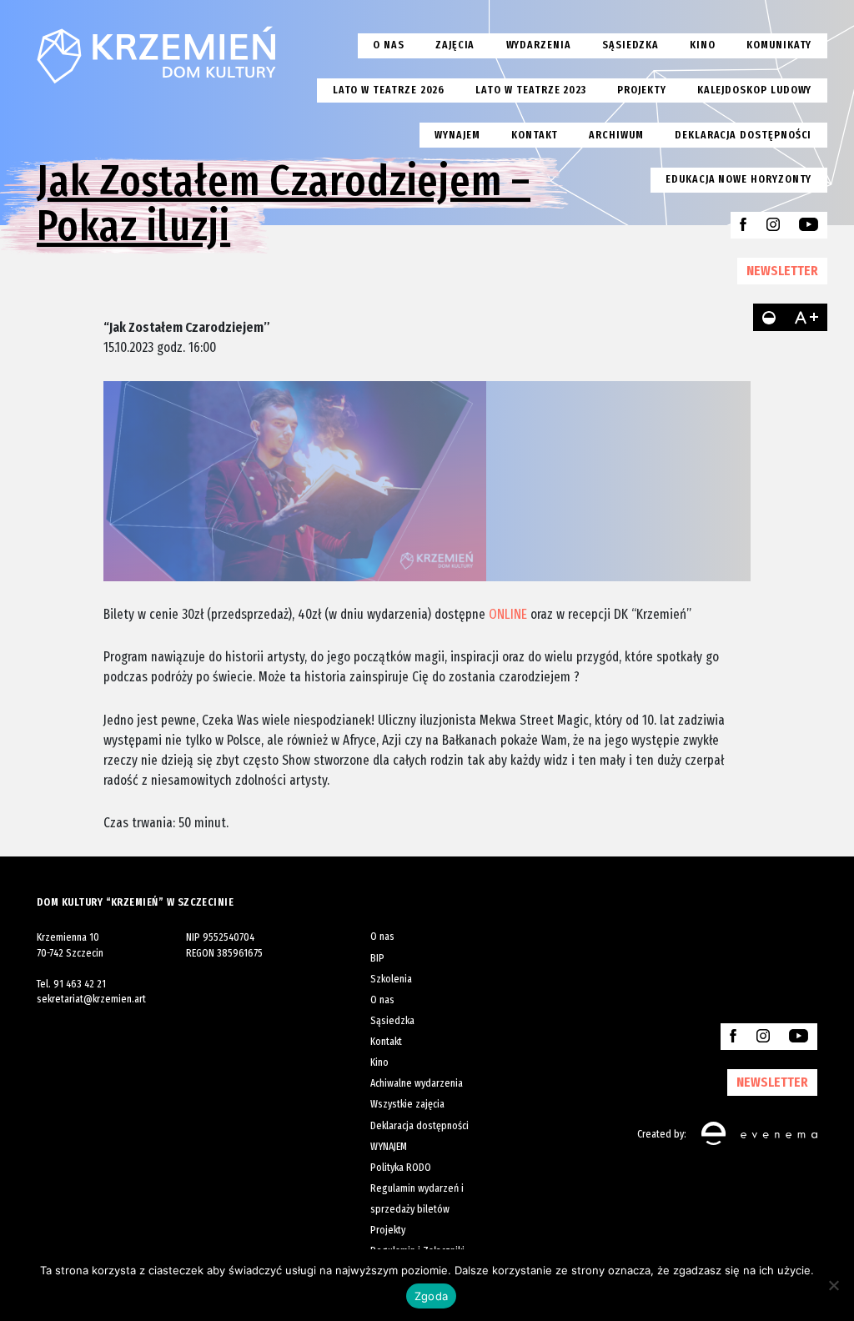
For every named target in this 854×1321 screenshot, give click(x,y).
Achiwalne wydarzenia (416, 1083)
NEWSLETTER (782, 270)
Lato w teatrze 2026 (389, 89)
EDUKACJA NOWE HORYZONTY (738, 179)
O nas (388, 44)
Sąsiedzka (630, 44)
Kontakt (535, 134)
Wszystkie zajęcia (407, 1103)
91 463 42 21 (79, 983)
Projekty (641, 89)
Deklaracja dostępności (743, 134)
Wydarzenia (538, 44)
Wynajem (457, 134)
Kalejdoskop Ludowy (754, 89)
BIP (377, 958)
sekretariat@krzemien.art (91, 998)
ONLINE (508, 613)
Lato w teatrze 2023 (530, 89)
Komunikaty (778, 44)
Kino (703, 44)
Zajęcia (455, 44)
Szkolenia (391, 978)
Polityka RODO (400, 1167)
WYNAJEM (388, 1146)
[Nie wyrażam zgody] (833, 1285)
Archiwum (616, 134)
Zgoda (431, 1296)
